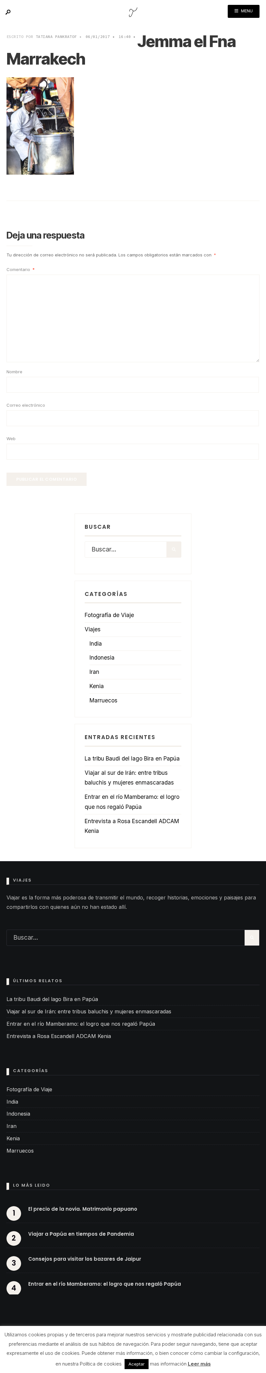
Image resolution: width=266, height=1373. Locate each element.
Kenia (97, 686)
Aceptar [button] (136, 1364)
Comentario (20, 269)
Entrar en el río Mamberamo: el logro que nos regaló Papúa (80, 1023)
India (96, 643)
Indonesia (102, 657)
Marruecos (103, 700)
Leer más (199, 1364)
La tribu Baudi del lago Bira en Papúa (132, 758)
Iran (94, 671)
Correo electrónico (25, 405)
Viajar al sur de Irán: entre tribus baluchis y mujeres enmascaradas (88, 1011)
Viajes (93, 629)
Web (11, 438)
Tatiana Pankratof (56, 36)
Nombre (14, 371)
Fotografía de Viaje (109, 615)
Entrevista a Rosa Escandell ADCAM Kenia (58, 1036)
